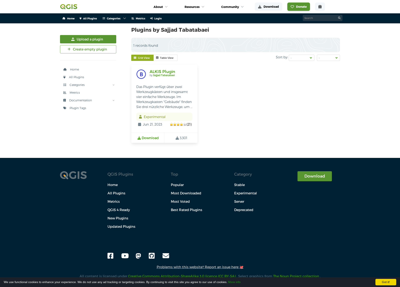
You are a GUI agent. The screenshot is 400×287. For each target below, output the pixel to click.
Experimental (245, 193)
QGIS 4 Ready (119, 210)
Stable (239, 185)
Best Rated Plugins (186, 210)
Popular (177, 185)
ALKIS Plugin (162, 71)
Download (314, 176)
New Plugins (118, 218)
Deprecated (243, 210)
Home (74, 69)
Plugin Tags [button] (77, 108)
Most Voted (180, 201)
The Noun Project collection (296, 276)
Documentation (80, 100)
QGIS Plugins (120, 174)
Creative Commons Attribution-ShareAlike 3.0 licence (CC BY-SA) (182, 276)
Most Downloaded (186, 193)
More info (234, 282)
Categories (77, 85)
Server (239, 201)
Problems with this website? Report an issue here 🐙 (200, 267)
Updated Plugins (121, 226)
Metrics (74, 92)
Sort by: (282, 57)
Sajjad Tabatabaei (164, 75)
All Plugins (76, 77)
